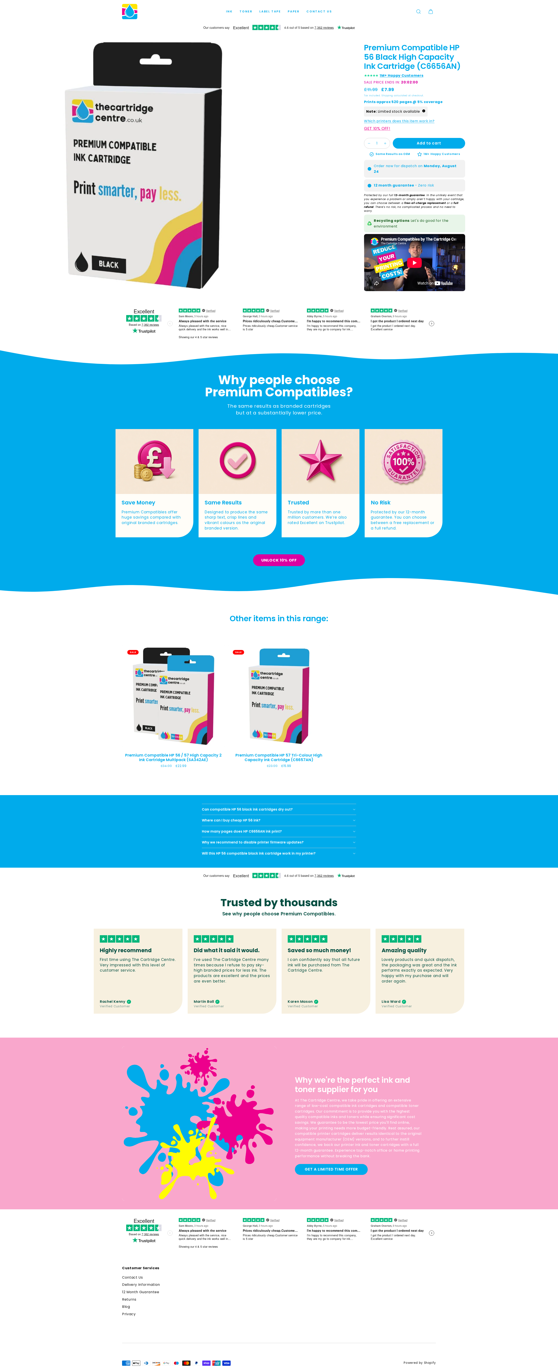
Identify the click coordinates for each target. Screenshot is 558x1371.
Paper (293, 11)
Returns (129, 1299)
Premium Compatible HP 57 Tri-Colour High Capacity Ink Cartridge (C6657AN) (278, 757)
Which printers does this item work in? (399, 121)
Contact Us (319, 11)
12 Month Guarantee (140, 1292)
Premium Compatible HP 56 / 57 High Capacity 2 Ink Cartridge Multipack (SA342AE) (173, 757)
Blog (126, 1306)
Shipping (387, 95)
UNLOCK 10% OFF (279, 560)
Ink (229, 11)
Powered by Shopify (420, 1363)
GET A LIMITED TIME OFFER (331, 1169)
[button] (418, 11)
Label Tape (270, 11)
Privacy (129, 1314)
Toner (246, 11)
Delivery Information (141, 1284)
